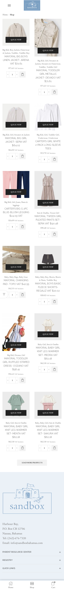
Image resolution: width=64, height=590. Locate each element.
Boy (11, 49)
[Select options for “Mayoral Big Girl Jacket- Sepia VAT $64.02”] (22, 156)
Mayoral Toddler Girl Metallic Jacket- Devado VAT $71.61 (48, 76)
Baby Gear (23, 277)
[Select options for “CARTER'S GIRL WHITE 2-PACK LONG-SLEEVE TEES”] (54, 159)
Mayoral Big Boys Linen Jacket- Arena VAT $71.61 (16, 60)
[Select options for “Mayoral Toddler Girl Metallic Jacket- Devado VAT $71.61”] (54, 92)
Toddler (14, 53)
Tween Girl (54, 212)
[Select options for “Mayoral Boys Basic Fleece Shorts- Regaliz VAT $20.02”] (54, 302)
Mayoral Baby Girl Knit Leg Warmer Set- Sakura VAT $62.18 (48, 432)
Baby (6, 277)
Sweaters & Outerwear (51, 63)
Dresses (18, 355)
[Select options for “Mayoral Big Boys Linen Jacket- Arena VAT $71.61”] (22, 74)
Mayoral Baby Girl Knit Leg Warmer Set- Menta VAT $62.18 (16, 432)
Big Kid (5, 49)
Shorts (51, 277)
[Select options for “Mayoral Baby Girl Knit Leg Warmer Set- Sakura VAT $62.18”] (54, 448)
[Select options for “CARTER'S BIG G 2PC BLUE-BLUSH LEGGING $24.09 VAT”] (22, 227)
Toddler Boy (24, 53)
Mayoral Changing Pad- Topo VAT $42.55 (16, 282)
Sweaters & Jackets (22, 134)
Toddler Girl (52, 67)
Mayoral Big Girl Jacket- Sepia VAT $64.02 (16, 142)
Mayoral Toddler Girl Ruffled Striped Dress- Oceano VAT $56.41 (16, 364)
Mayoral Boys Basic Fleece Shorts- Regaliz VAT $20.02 (48, 287)
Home (5, 14)
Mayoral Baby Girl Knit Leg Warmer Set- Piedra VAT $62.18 (48, 353)
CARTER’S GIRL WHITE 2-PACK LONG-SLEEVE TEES (48, 145)
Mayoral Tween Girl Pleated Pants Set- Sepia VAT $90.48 (48, 220)
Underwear (43, 138)
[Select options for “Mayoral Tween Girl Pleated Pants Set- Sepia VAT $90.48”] (54, 234)
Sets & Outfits (43, 212)
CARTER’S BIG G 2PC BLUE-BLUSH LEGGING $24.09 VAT (16, 212)
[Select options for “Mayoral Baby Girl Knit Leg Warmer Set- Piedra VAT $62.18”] (54, 369)
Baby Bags (14, 277)
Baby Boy (44, 277)
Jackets (17, 49)
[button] (22, 295)
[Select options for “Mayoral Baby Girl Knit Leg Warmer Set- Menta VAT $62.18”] (22, 448)
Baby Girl (42, 344)
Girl (46, 60)
